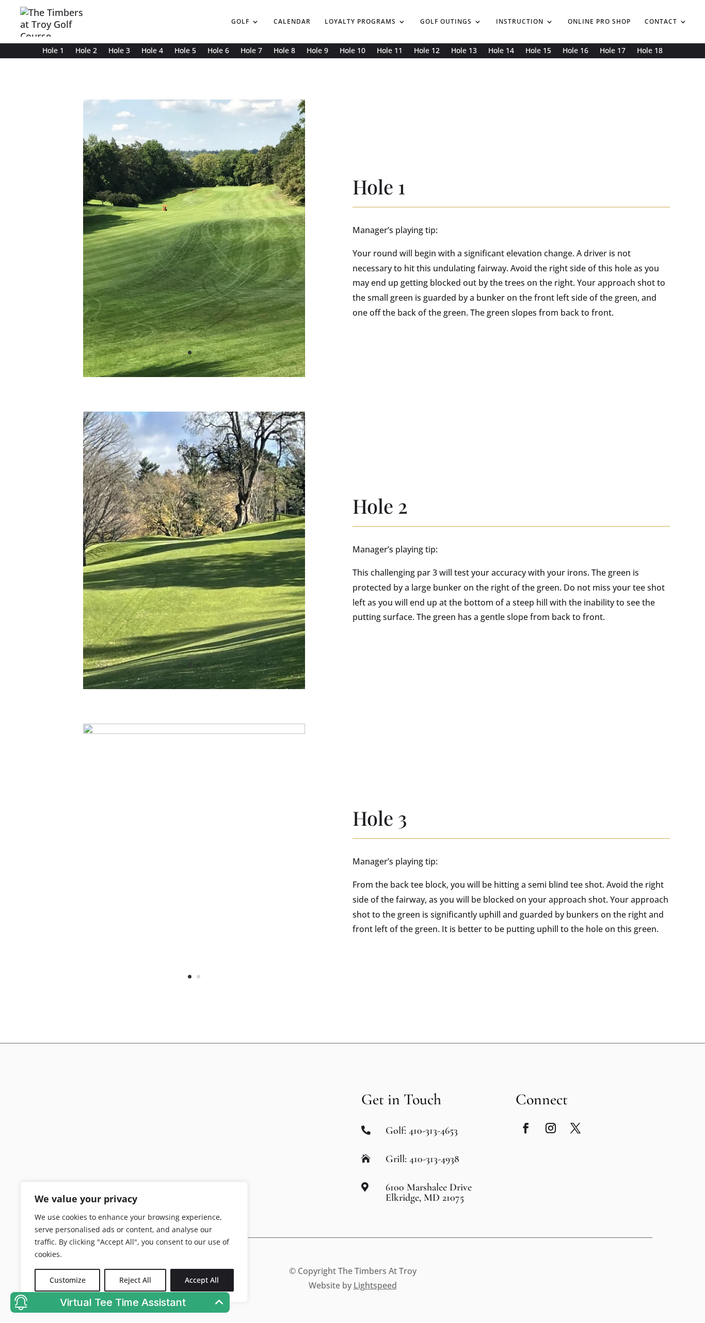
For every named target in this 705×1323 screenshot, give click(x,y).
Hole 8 (284, 51)
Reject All (135, 1280)
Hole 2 (86, 51)
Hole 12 (427, 51)
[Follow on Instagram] (550, 1128)
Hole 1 (53, 51)
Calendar (292, 22)
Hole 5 (185, 51)
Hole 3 (119, 51)
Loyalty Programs (360, 22)
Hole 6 (218, 51)
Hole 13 (464, 51)
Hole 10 (352, 51)
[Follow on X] (575, 1128)
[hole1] (194, 373)
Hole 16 (575, 51)
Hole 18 (650, 51)
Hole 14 (501, 51)
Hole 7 (251, 51)
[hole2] (194, 685)
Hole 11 (390, 51)
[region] (134, 1242)
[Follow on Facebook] (526, 1128)
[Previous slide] (84, 238)
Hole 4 (152, 51)
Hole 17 (613, 51)
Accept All (202, 1280)
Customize (68, 1280)
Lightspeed (375, 1285)
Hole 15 (538, 51)
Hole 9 (317, 51)
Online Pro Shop (599, 22)
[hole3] (194, 730)
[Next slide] (304, 238)
